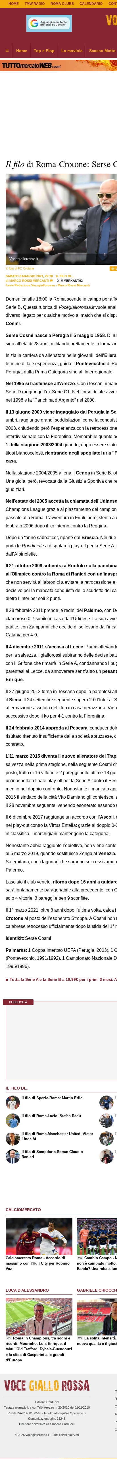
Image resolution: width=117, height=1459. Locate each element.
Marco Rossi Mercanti (29, 280)
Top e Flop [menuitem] (44, 50)
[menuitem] (7, 51)
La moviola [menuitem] (72, 50)
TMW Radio (35, 3)
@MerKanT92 (71, 280)
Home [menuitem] (21, 50)
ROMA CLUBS (62, 3)
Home (14, 3)
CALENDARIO (91, 3)
